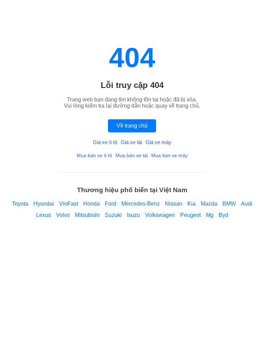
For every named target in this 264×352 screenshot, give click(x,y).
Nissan (173, 204)
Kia (191, 204)
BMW (229, 204)
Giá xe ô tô (105, 142)
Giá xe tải (131, 142)
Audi (246, 204)
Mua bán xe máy (169, 155)
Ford (110, 204)
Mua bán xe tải (132, 155)
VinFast (68, 204)
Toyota (20, 204)
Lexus (43, 215)
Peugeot (190, 215)
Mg (209, 215)
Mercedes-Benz (140, 204)
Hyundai (43, 204)
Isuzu (133, 215)
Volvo (63, 215)
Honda (91, 204)
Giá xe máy (158, 142)
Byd (223, 215)
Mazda (209, 204)
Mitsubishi (87, 215)
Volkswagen (160, 215)
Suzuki (113, 215)
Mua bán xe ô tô (94, 155)
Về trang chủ (132, 126)
